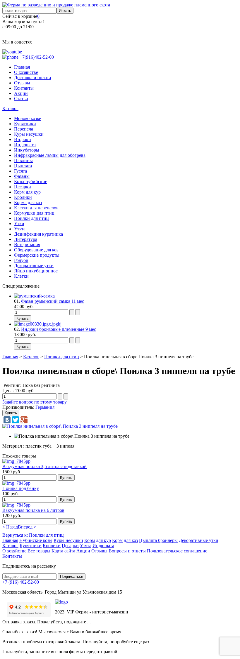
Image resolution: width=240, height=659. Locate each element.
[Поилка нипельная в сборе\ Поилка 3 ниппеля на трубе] (60, 426)
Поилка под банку (20, 488)
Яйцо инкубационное (36, 270)
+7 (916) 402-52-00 (20, 582)
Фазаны (22, 176)
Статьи (21, 98)
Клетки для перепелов (36, 207)
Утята (19, 228)
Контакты (24, 88)
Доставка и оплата (32, 77)
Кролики (23, 197)
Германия (44, 407)
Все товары (39, 550)
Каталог (10, 108)
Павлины (23, 160)
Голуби (21, 260)
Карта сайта (63, 550)
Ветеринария (27, 244)
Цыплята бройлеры (158, 540)
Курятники (25, 123)
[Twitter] (15, 419)
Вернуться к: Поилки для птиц (33, 535)
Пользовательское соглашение (177, 550)
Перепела (23, 128)
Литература (25, 239)
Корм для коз (125, 540)
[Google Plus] (24, 419)
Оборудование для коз (36, 249)
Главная (22, 67)
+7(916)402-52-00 (36, 57)
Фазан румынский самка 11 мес (52, 301)
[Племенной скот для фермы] (56, 4)
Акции (21, 93)
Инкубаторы (26, 149)
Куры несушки (29, 134)
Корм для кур (27, 191)
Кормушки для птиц (34, 213)
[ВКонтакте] (7, 419)
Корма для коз (28, 202)
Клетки (21, 276)
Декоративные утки (34, 265)
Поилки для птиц (31, 218)
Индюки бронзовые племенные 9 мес (58, 329)
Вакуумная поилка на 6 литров (33, 510)
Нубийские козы (35, 540)
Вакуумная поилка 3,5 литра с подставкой (44, 466)
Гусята (20, 170)
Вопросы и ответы (127, 550)
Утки (19, 223)
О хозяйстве (26, 72)
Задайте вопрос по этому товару (34, 401)
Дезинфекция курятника (38, 234)
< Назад (10, 526)
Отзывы (22, 82)
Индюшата (25, 144)
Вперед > (27, 526)
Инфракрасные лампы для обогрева (49, 155)
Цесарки (22, 186)
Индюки (22, 139)
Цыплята (23, 165)
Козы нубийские (30, 181)
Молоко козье (27, 118)
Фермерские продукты (36, 255)
